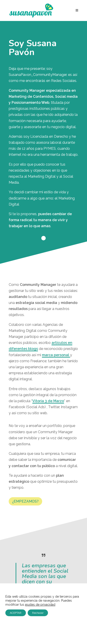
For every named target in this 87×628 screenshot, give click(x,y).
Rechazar (38, 612)
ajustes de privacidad (40, 604)
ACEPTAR (15, 612)
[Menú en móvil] (77, 10)
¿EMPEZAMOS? (25, 501)
